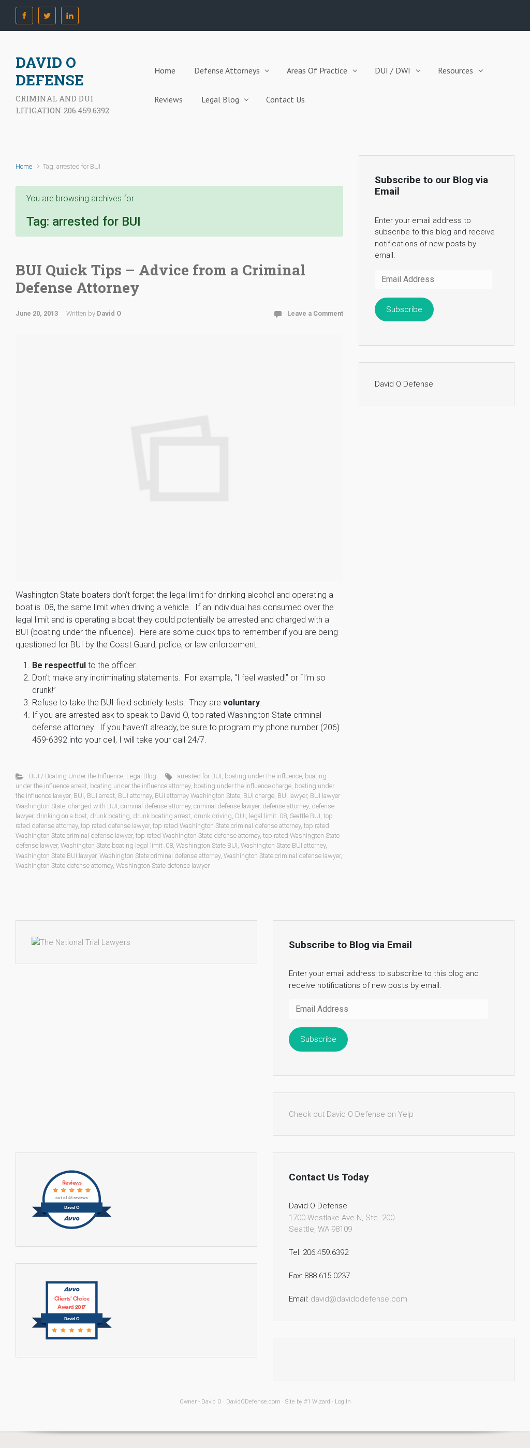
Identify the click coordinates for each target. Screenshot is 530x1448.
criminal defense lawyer (226, 806)
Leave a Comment (315, 313)
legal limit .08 (268, 816)
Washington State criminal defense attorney (159, 856)
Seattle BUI (305, 816)
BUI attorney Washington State (197, 796)
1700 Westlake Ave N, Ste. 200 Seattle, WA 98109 (341, 1223)
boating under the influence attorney (140, 786)
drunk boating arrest (161, 816)
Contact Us (285, 99)
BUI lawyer (292, 796)
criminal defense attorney (155, 806)
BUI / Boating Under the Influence (76, 776)
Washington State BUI (207, 845)
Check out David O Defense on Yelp (351, 1114)
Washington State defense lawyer (163, 865)
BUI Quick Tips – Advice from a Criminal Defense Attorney (160, 278)
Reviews (168, 99)
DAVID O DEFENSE (50, 71)
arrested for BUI (200, 776)
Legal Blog (220, 99)
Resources (455, 70)
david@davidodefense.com (359, 1299)
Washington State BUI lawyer (56, 856)
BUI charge (258, 796)
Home (164, 70)
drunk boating (110, 816)
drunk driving (213, 816)
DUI (240, 816)
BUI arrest (101, 796)
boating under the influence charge (242, 786)
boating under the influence (263, 776)
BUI (78, 796)
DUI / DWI (392, 70)
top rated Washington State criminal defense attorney (227, 826)
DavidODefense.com (253, 1401)
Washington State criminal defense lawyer (282, 856)
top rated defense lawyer (115, 826)
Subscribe (404, 309)
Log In (343, 1401)
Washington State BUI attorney (283, 845)
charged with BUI (92, 806)
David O (109, 313)
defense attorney (285, 806)
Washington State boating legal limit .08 (117, 845)
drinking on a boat (61, 816)
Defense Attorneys (227, 70)
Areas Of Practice (317, 70)
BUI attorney (135, 796)
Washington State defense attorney (64, 865)
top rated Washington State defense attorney (198, 835)
